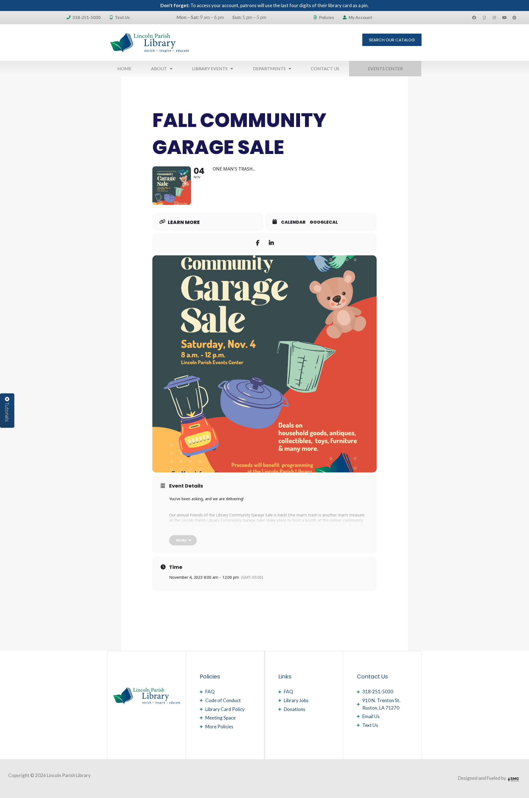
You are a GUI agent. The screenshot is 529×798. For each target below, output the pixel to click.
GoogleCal (324, 222)
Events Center (385, 68)
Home (124, 68)
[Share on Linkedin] (271, 243)
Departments (269, 68)
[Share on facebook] (257, 243)
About (159, 68)
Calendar (293, 222)
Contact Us (325, 68)
